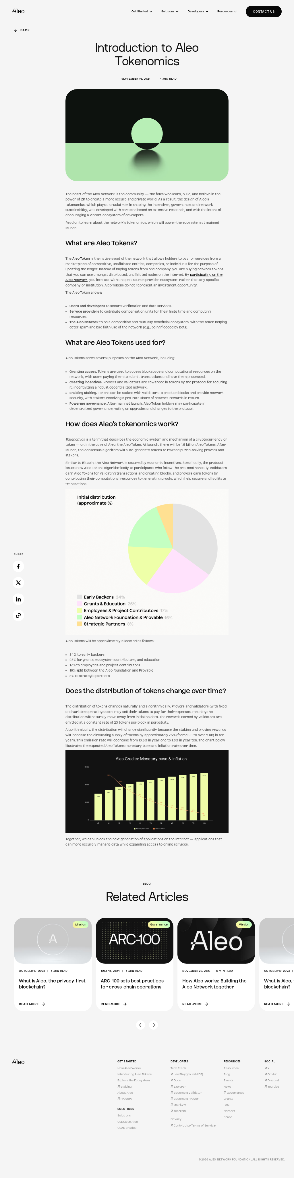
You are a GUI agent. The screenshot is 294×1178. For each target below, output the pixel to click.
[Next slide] (153, 1024)
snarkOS (180, 1111)
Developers (196, 11)
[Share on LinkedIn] (18, 600)
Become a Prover (186, 1098)
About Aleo (125, 1092)
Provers (126, 1098)
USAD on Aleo (126, 1127)
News (227, 1086)
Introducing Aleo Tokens (134, 1074)
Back (25, 30)
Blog (227, 1074)
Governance (235, 1092)
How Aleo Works (129, 1068)
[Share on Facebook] (18, 567)
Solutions (168, 11)
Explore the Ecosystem (133, 1080)
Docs (177, 1080)
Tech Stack (178, 1068)
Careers (229, 1111)
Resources (225, 11)
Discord (273, 1080)
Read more (28, 1004)
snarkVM (180, 1104)
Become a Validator (188, 1092)
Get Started (139, 11)
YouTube (273, 1086)
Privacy (176, 1119)
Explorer (180, 1086)
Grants (228, 1098)
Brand (228, 1117)
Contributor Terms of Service (195, 1125)
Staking (126, 1086)
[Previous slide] (140, 1024)
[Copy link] (18, 616)
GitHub (273, 1074)
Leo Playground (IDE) (188, 1074)
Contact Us (263, 11)
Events (228, 1080)
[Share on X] (18, 584)
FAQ (226, 1104)
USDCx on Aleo (127, 1121)
